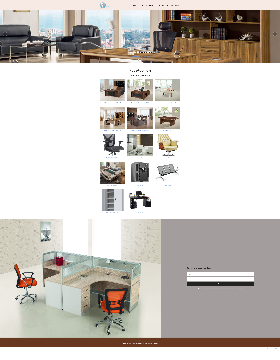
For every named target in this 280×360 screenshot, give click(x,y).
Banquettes (167, 185)
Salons (140, 158)
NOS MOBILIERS (147, 5)
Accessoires (140, 213)
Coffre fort (140, 185)
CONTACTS (175, 5)
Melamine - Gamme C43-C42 (112, 130)
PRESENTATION (163, 5)
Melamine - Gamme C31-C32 (167, 103)
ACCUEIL (136, 5)
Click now (277, 348)
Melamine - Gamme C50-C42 (140, 130)
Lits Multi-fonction (112, 185)
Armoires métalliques (112, 213)
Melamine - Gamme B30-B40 (140, 103)
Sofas (167, 158)
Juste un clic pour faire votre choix (140, 56)
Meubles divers (167, 130)
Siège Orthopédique (112, 158)
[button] (5, 34)
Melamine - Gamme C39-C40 (112, 103)
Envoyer (220, 284)
